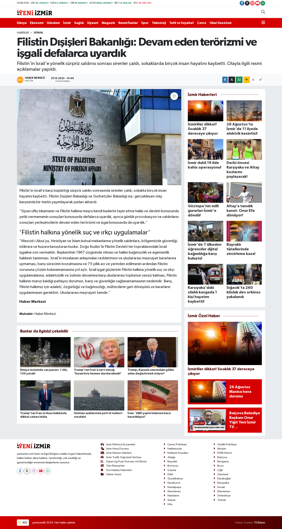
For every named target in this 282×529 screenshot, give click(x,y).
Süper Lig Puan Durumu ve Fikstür (126, 461)
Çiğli (220, 470)
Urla (169, 504)
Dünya (22, 23)
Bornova (172, 465)
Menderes (174, 491)
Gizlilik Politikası (227, 444)
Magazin (108, 23)
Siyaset (92, 23)
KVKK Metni (224, 452)
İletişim (221, 448)
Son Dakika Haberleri (119, 470)
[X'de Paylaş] (231, 80)
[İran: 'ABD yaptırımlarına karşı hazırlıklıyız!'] (153, 395)
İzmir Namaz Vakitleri (119, 452)
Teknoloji (159, 23)
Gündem (53, 23)
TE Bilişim (259, 522)
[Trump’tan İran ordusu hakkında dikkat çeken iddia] (45, 395)
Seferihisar (224, 495)
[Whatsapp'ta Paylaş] (239, 80)
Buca (220, 465)
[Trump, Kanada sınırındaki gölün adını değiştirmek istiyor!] (153, 352)
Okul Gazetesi (220, 23)
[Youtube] (41, 471)
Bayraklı (172, 461)
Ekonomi (36, 23)
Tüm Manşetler (115, 465)
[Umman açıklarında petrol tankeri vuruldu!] (99, 395)
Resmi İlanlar (128, 23)
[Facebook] (20, 471)
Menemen (223, 491)
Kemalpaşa (174, 487)
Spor (145, 23)
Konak (221, 487)
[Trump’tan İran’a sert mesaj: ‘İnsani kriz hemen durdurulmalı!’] (99, 352)
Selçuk (171, 500)
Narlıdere (173, 495)
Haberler (23, 32)
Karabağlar (224, 478)
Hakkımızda (174, 448)
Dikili (170, 474)
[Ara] (263, 12)
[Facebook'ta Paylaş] (225, 80)
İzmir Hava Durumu (117, 448)
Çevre (201, 23)
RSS (24, 522)
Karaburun (173, 482)
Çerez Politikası (177, 444)
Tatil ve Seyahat (181, 23)
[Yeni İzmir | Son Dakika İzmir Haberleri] (34, 12)
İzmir (67, 23)
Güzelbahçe (175, 478)
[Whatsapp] (48, 471)
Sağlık (79, 23)
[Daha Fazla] (246, 80)
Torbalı (221, 500)
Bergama (223, 461)
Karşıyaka (223, 482)
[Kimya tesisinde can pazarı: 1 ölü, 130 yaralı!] (45, 352)
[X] (27, 471)
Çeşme (171, 470)
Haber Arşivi (113, 474)
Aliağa (171, 457)
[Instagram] (34, 471)
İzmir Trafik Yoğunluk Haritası (123, 457)
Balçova (222, 457)
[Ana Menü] (263, 22)
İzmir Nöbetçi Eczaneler (120, 444)
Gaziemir (222, 474)
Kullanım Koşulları (177, 452)
